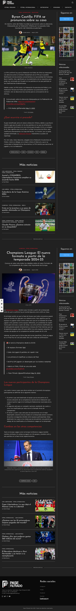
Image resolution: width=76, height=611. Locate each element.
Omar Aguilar (6, 229)
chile (23, 152)
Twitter (42, 589)
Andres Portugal (6, 508)
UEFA (34, 480)
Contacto (68, 7)
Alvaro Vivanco (6, 212)
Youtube (42, 596)
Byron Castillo (15, 152)
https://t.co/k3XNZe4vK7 (26, 101)
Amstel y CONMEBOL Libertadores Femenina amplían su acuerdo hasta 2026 (16, 177)
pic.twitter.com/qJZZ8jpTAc (15, 104)
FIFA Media (30, 112)
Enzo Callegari (6, 196)
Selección (20, 222)
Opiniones (56, 7)
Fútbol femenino (17, 171)
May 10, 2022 (35, 373)
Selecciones (35, 12)
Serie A (24, 205)
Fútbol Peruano (10, 7)
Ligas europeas (19, 517)
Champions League (12, 310)
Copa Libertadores (7, 171)
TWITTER (66, 19)
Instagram (42, 586)
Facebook (42, 593)
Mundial (43, 152)
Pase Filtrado (6, 181)
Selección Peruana (25, 133)
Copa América (5, 189)
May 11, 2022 (30, 108)
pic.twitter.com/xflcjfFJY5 (15, 369)
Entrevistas (44, 7)
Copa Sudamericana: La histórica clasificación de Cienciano (63, 81)
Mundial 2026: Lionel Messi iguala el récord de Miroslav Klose (63, 109)
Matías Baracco (6, 558)
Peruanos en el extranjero (9, 222)
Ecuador (30, 152)
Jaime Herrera (27, 32)
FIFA (37, 152)
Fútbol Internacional (27, 7)
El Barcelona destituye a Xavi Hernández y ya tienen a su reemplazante (14, 554)
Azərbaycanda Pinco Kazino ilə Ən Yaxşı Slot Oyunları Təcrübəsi (65, 72)
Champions (5, 205)
